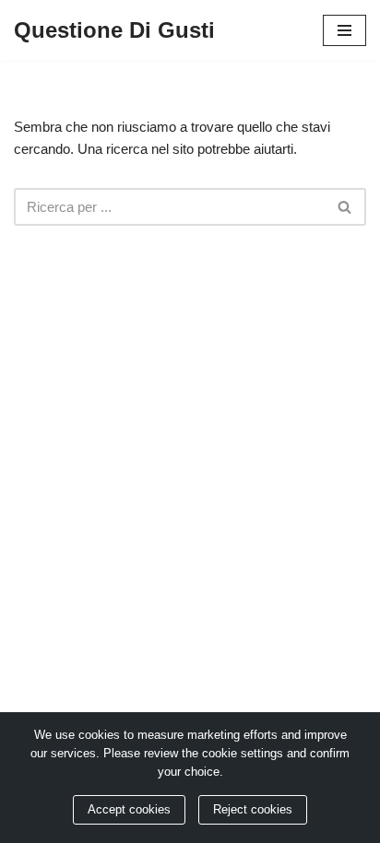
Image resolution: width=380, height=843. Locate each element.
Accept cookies (129, 809)
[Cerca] (345, 207)
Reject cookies (252, 809)
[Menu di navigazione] (344, 30)
